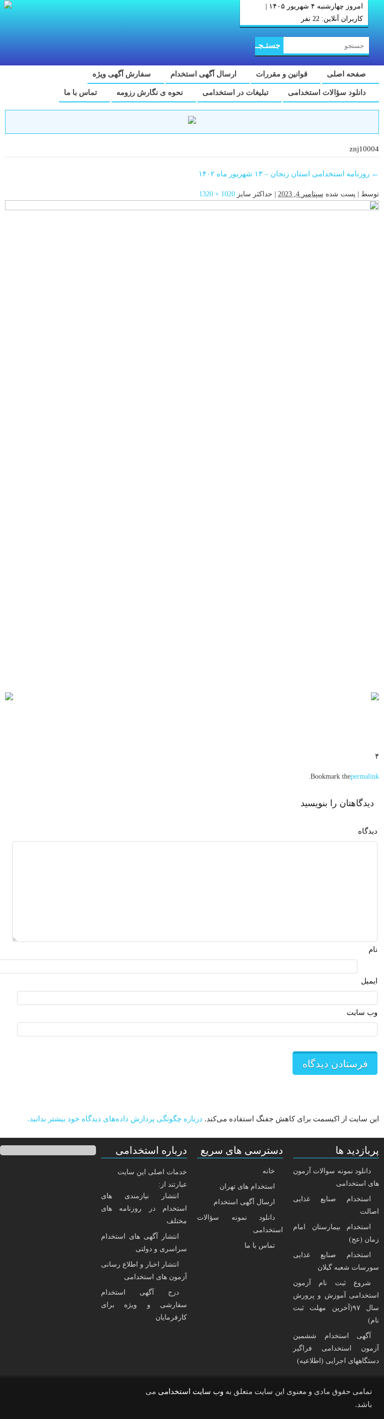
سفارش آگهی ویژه (122, 74)
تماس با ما (81, 92)
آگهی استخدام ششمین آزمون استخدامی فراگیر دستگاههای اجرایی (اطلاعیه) (336, 1348)
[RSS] (22, 1392)
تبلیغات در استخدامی (236, 92)
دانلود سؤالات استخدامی (328, 92)
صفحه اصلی (347, 74)
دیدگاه (368, 831)
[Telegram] (48, 1392)
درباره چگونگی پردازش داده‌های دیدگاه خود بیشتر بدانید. (115, 1119)
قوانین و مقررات (283, 74)
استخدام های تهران (247, 1186)
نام (373, 949)
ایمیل (369, 981)
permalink (364, 776)
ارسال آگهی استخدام (204, 74)
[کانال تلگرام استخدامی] (192, 121)
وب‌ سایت (362, 1012)
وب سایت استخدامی (191, 1392)
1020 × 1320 (217, 194)
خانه (268, 1171)
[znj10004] (192, 442)
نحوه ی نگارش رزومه (150, 92)
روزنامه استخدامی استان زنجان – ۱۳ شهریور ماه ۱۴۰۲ (288, 174)
